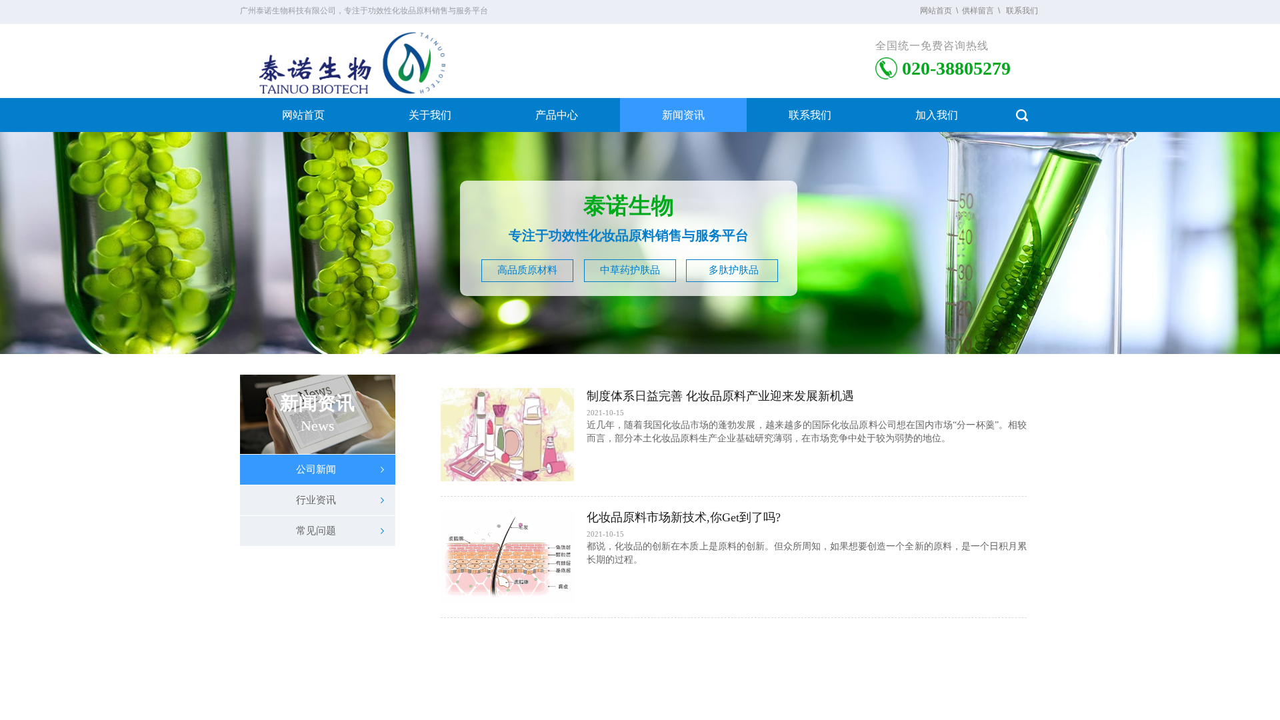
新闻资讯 (683, 115)
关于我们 (430, 115)
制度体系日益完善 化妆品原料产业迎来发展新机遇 (720, 396)
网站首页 (303, 115)
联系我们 (810, 115)
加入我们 (936, 115)
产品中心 (556, 115)
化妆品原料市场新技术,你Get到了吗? (684, 517)
